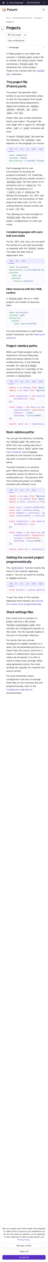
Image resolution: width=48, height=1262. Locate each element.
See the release (33, 3)
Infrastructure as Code (22, 18)
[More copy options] (24, 34)
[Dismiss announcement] (44, 2)
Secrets (29, 689)
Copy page (16, 35)
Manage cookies (24, 1245)
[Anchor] (22, 28)
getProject (18, 568)
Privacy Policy (23, 1240)
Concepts (38, 18)
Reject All (24, 1251)
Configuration (13, 689)
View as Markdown (16, 40)
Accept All (24, 1257)
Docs (8, 18)
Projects (10, 22)
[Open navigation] (43, 9)
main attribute (13, 452)
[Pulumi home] (9, 9)
